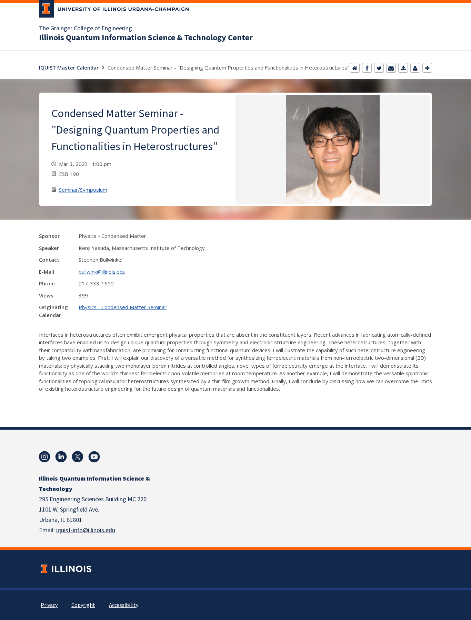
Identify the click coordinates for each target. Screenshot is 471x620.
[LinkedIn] (61, 456)
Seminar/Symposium (83, 189)
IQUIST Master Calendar (69, 67)
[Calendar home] (355, 68)
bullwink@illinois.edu (102, 271)
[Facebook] (367, 68)
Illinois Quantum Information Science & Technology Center (146, 38)
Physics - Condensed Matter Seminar (123, 307)
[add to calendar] (403, 68)
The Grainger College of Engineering (85, 28)
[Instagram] (44, 456)
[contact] (415, 68)
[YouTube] (94, 456)
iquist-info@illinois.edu (85, 530)
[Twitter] (379, 68)
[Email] (391, 68)
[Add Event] (427, 68)
